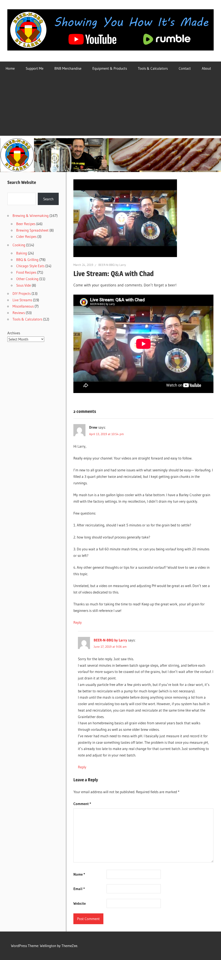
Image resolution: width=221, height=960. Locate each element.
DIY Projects (22, 293)
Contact (185, 68)
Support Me (34, 68)
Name (79, 874)
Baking (21, 253)
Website (79, 903)
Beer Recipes (25, 223)
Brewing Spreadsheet (32, 230)
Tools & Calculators (153, 68)
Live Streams (22, 300)
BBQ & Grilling (27, 259)
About (206, 68)
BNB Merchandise (67, 68)
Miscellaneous (23, 306)
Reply (77, 622)
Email (79, 888)
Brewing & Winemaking (31, 215)
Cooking (19, 245)
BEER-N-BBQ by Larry (112, 265)
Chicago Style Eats (30, 266)
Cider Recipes (26, 236)
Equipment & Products (109, 68)
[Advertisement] (110, 105)
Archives (13, 333)
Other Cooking (27, 278)
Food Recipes (26, 272)
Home (10, 68)
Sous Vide (23, 285)
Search (48, 199)
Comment (82, 803)
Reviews (19, 312)
